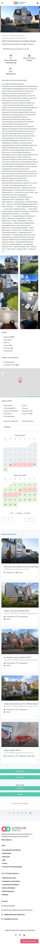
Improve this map (35, 396)
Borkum (20, 794)
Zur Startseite (20, 771)
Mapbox (19, 396)
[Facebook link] (16, 935)
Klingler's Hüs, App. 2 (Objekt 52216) (16, 611)
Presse (4, 863)
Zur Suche (20, 777)
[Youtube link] (24, 935)
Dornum (20, 788)
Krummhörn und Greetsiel (11, 881)
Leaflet (14, 396)
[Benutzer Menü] (37, 3)
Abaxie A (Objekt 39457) (12, 750)
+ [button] (2, 371)
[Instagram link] (20, 935)
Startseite (4, 35)
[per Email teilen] (30, 813)
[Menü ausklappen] (36, 576)
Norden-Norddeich (8, 888)
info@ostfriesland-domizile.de (14, 914)
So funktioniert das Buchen (11, 850)
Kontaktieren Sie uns (11, 919)
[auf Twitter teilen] (14, 813)
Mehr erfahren (6, 840)
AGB (3, 860)
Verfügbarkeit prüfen (29, 941)
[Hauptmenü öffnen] (2, 3)
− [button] (2, 374)
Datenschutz (6, 853)
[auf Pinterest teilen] (18, 813)
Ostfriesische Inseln (9, 878)
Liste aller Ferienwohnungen (12, 866)
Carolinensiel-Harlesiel (10, 884)
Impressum (6, 856)
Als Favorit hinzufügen (20, 803)
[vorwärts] (29, 519)
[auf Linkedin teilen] (22, 813)
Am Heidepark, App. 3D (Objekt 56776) (17, 657)
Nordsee (5, 894)
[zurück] (8, 519)
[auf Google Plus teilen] (26, 813)
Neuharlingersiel (8, 891)
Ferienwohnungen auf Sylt (16, 35)
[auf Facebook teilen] (10, 813)
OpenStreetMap (26, 396)
